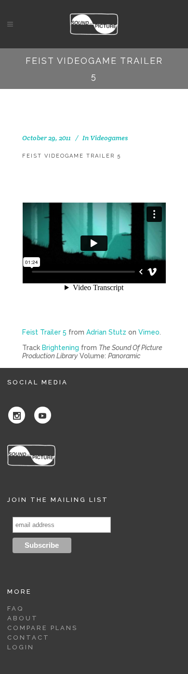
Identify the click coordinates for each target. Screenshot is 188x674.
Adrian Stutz (106, 332)
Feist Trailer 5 (44, 332)
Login (20, 647)
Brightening (60, 348)
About (22, 618)
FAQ (15, 608)
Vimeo (149, 332)
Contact (28, 637)
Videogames (109, 137)
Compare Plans (42, 627)
